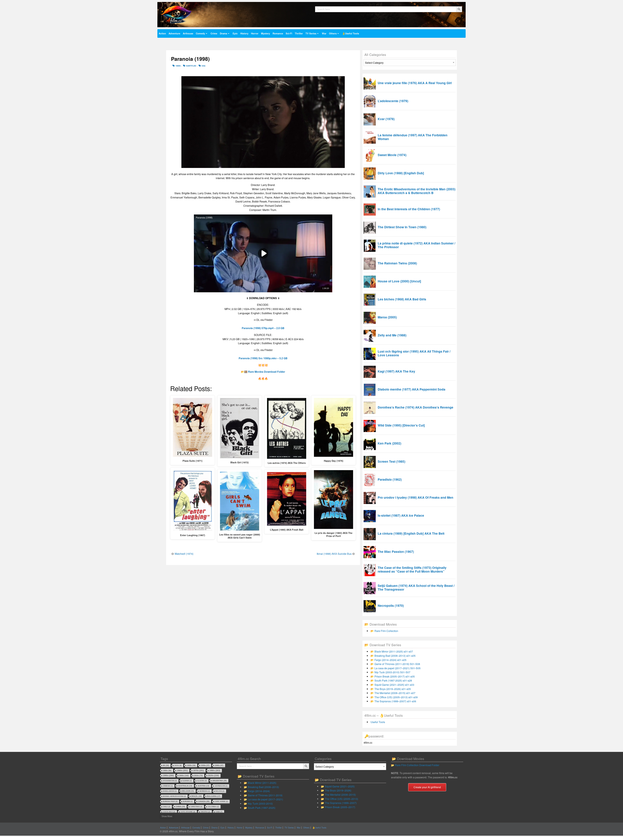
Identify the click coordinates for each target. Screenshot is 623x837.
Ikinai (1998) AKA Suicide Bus (334, 554)
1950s (167, 771)
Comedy (200, 33)
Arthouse (188, 33)
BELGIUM (188, 791)
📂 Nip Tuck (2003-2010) (258, 803)
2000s (184, 776)
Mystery (265, 33)
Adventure (174, 33)
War (324, 33)
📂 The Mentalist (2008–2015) (338, 794)
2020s (213, 776)
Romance (278, 33)
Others (333, 33)
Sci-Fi (289, 33)
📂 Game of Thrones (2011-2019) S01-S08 (395, 664)
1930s (205, 765)
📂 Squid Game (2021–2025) (338, 786)
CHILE (166, 806)
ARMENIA (168, 786)
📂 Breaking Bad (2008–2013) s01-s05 (393, 656)
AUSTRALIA (185, 786)
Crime (214, 33)
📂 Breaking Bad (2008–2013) (261, 787)
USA (203, 66)
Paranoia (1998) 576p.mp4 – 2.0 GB (263, 328)
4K (166, 765)
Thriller (299, 33)
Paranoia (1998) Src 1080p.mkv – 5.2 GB (263, 358)
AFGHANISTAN (170, 781)
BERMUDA (204, 791)
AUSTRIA (203, 786)
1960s (182, 771)
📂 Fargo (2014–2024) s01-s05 (388, 660)
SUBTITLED (191, 66)
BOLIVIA (219, 791)
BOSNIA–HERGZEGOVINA (174, 796)
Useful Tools (378, 722)
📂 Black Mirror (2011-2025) (260, 783)
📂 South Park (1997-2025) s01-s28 (391, 680)
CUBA (218, 812)
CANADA (203, 801)
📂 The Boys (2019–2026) (336, 790)
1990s (178, 66)
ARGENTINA (219, 781)
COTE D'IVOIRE (188, 812)
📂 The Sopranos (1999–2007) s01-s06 (393, 701)
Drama (223, 33)
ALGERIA (202, 781)
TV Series (310, 33)
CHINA (180, 806)
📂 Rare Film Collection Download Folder (415, 765)
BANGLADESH (170, 791)
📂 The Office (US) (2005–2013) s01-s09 (394, 697)
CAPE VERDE (221, 801)
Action (162, 33)
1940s (219, 765)
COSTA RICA (169, 812)
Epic (235, 33)
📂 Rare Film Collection (384, 631)
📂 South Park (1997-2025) (259, 808)
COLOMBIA (213, 806)
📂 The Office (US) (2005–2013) (339, 799)
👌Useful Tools (350, 33)
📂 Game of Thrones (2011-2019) (263, 795)
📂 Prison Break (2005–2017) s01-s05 (393, 676)
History (244, 33)
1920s (191, 765)
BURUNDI (188, 801)
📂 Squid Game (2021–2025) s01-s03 (392, 685)
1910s (178, 765)
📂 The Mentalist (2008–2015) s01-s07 (393, 693)
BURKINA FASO (170, 801)
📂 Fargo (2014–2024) (257, 791)
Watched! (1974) (184, 554)
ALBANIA (187, 781)
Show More (167, 816)
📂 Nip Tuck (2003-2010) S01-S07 (390, 672)
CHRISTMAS (196, 806)
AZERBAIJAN (221, 786)
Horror (254, 33)
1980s (214, 770)
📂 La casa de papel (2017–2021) (263, 799)
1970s (198, 770)
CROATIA (205, 812)
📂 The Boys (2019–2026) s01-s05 (391, 689)
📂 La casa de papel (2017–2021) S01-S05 (396, 668)
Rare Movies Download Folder (266, 372)
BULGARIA (213, 796)
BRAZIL (196, 796)
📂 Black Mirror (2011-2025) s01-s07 (392, 651)
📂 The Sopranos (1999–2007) (339, 803)
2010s (198, 776)
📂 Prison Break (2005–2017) (338, 807)
